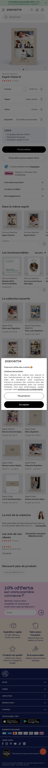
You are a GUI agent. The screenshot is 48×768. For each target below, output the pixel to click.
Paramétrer (24, 396)
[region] (24, 384)
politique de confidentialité (30, 389)
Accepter (24, 404)
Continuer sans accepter (13, 371)
